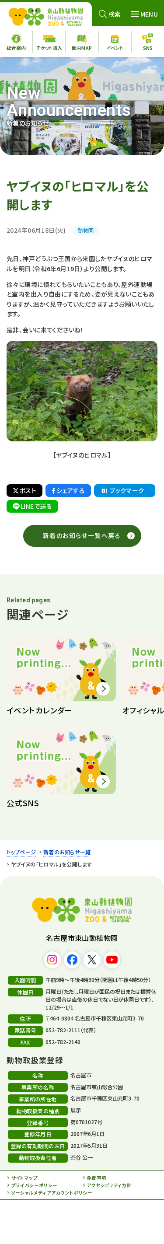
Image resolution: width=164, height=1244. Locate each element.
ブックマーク (127, 490)
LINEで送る (36, 506)
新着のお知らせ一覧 (67, 852)
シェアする (70, 490)
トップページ (21, 852)
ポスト (28, 490)
